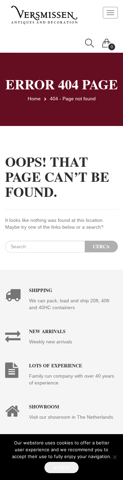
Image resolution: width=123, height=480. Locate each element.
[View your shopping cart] (106, 41)
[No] (114, 457)
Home (34, 98)
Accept (61, 467)
